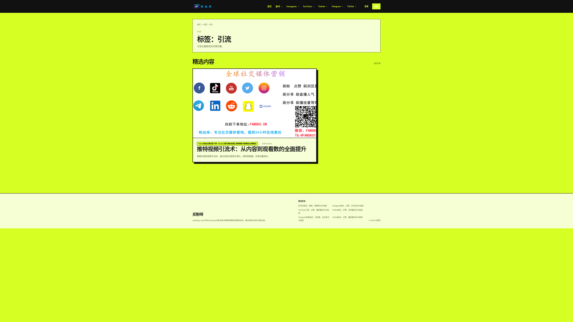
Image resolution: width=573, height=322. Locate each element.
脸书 (278, 6)
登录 (366, 6)
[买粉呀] (202, 6)
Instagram (291, 6)
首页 (269, 6)
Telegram (336, 6)
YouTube (307, 6)
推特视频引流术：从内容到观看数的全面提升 (251, 149)
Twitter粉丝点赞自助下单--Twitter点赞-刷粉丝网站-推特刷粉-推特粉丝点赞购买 (227, 144)
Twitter (321, 6)
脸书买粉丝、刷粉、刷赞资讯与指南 (312, 206)
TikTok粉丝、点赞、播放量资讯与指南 (347, 217)
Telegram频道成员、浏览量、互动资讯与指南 (313, 219)
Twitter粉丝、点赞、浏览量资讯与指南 (347, 210)
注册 (376, 6)
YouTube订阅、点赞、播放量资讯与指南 (313, 211)
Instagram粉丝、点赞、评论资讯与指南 (348, 206)
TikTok (350, 6)
